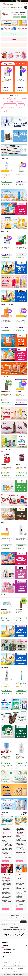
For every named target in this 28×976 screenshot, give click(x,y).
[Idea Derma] (14, 122)
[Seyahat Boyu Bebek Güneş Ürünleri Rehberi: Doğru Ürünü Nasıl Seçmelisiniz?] (21, 820)
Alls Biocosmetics (5, 391)
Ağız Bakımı (6, 98)
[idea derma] (14, 368)
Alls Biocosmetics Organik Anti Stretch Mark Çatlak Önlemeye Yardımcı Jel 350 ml (6, 394)
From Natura (19, 609)
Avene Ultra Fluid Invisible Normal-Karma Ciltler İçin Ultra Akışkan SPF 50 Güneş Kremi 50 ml (6, 321)
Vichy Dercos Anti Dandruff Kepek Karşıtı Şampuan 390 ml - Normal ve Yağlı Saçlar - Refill (21, 248)
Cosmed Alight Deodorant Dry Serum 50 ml (21, 757)
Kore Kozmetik (22, 108)
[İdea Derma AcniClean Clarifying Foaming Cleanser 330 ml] (21, 166)
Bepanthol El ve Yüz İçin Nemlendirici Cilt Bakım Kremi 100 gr (6, 612)
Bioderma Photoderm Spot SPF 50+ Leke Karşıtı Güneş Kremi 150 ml (21, 321)
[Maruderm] (14, 659)
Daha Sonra (16, 17)
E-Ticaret (9, 974)
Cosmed (18, 754)
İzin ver (23, 17)
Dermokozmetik (18, 101)
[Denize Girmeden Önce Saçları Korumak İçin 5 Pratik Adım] (7, 820)
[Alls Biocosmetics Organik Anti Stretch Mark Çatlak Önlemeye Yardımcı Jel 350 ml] (7, 385)
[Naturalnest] (14, 486)
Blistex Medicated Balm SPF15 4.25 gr (20, 80)
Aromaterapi (22, 98)
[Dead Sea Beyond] (14, 340)
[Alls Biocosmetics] (14, 136)
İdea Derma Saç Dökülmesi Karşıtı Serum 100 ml (5, 248)
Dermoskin (19, 537)
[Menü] (1, 3)
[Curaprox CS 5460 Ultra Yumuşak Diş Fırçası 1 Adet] (21, 675)
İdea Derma (5, 77)
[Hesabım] (24, 3)
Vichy (17, 246)
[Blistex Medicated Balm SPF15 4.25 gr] (21, 71)
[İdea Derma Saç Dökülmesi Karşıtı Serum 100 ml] (7, 239)
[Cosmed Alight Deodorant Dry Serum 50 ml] (21, 748)
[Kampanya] (14, 34)
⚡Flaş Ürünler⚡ (8, 64)
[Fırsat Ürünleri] (14, 45)
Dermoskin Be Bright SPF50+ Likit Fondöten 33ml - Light (21, 539)
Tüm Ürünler (19, 114)
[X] (9, 935)
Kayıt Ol (23, 922)
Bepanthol (4, 609)
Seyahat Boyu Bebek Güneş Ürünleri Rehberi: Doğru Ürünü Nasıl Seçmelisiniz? (20, 829)
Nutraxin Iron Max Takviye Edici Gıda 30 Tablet (20, 466)
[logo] (8, 3)
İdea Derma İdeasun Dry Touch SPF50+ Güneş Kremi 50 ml (6, 80)
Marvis (3, 682)
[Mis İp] (14, 704)
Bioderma (3, 173)
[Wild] (14, 790)
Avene (2, 319)
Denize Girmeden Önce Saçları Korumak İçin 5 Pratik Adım (6, 829)
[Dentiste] (14, 731)
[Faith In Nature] (14, 645)
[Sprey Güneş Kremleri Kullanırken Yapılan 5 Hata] (21, 868)
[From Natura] (14, 150)
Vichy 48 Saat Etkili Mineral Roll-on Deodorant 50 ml (5, 757)
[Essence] (14, 586)
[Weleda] (14, 441)
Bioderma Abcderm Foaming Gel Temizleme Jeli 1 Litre (21, 394)
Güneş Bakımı (5, 108)
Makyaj (4, 111)
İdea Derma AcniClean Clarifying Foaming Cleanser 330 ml (21, 175)
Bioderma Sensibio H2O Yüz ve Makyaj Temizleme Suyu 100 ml (6, 539)
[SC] (14, 1)
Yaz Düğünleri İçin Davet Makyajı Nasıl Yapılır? (6, 876)
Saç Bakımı (23, 111)
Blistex (17, 77)
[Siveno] (14, 776)
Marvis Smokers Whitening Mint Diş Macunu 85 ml (5, 684)
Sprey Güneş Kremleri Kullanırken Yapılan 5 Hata (20, 876)
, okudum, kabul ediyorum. (13, 924)
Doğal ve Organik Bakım (10, 104)
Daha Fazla (24, 814)
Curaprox (18, 682)
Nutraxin (18, 464)
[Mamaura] (14, 413)
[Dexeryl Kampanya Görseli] (14, 54)
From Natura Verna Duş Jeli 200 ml (21, 612)
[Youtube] (5, 935)
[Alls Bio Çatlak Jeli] (14, 427)
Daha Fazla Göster (21, 63)
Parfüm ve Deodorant (13, 111)
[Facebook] (14, 935)
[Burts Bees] (14, 631)
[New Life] (14, 514)
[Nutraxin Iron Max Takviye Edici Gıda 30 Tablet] (21, 457)
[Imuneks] (14, 500)
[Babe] (14, 354)
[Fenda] (14, 296)
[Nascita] (14, 558)
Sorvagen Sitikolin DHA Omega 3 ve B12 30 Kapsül (6, 466)
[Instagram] (22, 935)
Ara (26, 7)
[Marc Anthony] (14, 281)
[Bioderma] (14, 222)
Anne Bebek (14, 98)
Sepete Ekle (6, 90)
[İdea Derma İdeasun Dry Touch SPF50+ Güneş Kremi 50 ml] (7, 71)
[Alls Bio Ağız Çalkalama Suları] (14, 718)
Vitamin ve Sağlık (10, 114)
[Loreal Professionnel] (14, 267)
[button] (2, 80)
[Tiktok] (18, 935)
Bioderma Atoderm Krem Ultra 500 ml (5, 175)
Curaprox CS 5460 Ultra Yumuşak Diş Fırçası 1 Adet (21, 684)
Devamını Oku (5, 861)
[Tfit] (14, 572)
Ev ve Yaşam (21, 104)
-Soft (5, 974)
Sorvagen (3, 464)
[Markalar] (14, 39)
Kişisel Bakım (14, 108)
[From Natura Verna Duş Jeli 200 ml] (21, 603)
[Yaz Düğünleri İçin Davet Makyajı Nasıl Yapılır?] (7, 868)
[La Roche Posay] (14, 195)
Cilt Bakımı (9, 101)
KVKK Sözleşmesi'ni (7, 924)
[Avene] (14, 209)
